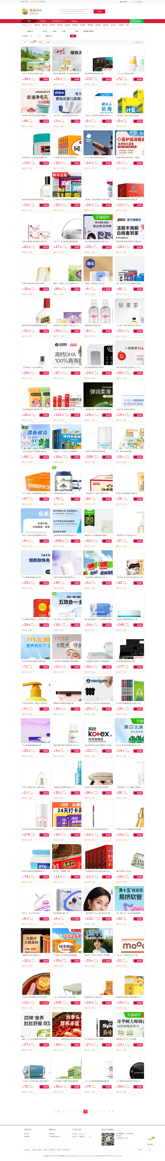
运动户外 (113, 25)
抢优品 (43, 21)
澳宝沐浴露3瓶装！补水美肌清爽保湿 (66, 73)
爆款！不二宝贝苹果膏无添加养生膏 (34, 1039)
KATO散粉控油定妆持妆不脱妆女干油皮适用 (131, 1081)
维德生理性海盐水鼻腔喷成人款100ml (66, 745)
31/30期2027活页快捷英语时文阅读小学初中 (68, 199)
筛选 (73, 36)
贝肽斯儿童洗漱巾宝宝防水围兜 (33, 283)
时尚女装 (52, 25)
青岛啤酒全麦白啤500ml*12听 (63, 493)
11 (104, 1111)
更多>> (141, 1150)
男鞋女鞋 (75, 25)
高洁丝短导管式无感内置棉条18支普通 (98, 745)
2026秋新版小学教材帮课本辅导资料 (65, 1081)
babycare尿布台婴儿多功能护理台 (64, 997)
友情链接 (27, 1136)
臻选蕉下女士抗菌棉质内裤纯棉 (96, 535)
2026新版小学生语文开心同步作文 (65, 157)
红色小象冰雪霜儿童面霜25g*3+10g (128, 367)
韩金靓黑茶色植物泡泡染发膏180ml (128, 997)
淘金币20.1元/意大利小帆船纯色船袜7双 (98, 703)
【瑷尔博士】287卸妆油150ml (126, 535)
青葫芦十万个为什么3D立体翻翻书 (65, 451)
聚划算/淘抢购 (88, 31)
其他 (127, 25)
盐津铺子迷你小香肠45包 (93, 997)
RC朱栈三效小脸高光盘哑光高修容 (97, 787)
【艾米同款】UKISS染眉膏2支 (32, 367)
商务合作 (27, 1134)
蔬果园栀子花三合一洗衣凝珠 (126, 1039)
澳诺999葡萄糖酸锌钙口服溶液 (64, 409)
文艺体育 (121, 25)
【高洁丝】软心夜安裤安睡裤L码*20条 (129, 577)
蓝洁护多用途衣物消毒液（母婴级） (128, 157)
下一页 (111, 1111)
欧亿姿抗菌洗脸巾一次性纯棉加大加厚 (98, 619)
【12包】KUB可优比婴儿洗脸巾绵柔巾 (35, 1081)
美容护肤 (105, 25)
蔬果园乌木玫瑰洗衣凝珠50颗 (63, 703)
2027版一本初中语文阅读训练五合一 (97, 829)
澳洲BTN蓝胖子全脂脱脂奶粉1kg (33, 871)
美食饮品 (98, 25)
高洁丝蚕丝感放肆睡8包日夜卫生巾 (97, 241)
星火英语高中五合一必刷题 (94, 1039)
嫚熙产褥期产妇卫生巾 (124, 871)
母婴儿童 (44, 25)
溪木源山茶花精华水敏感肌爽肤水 (34, 829)
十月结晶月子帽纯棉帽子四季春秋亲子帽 (67, 661)
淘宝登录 (123, 2)
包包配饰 (83, 25)
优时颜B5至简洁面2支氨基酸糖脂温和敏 (36, 115)
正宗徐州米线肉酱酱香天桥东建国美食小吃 (37, 997)
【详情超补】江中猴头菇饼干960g (96, 493)
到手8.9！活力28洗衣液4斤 (31, 913)
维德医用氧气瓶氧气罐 (92, 325)
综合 (24, 42)
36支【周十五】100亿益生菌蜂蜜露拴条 (129, 913)
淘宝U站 (59, 1150)
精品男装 (60, 25)
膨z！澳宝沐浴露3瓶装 (124, 451)
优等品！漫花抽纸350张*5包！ (95, 283)
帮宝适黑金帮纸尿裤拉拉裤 (94, 73)
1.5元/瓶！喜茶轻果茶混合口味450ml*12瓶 (130, 325)
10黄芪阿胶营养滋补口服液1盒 (126, 199)
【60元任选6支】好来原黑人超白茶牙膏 (36, 451)
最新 (32, 42)
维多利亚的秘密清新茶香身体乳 (33, 199)
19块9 (54, 31)
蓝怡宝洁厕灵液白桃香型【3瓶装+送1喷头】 (131, 241)
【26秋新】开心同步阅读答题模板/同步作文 (68, 955)
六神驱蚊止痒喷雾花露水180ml (64, 787)
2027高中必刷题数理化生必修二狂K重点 (130, 703)
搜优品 (99, 11)
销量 (40, 42)
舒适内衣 (67, 25)
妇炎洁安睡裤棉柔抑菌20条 (31, 745)
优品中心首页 (25, 1)
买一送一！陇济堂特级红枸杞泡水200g (66, 1039)
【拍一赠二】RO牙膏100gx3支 (63, 619)
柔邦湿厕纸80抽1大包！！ (62, 913)
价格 (48, 42)
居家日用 (37, 25)
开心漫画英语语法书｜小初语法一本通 (35, 619)
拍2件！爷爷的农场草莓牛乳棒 (32, 73)
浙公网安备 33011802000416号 (67, 1156)
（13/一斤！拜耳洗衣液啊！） (126, 73)
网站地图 (51, 1134)
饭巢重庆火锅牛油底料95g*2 (32, 955)
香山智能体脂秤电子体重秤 (94, 367)
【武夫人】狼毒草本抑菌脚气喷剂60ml (98, 115)
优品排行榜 (58, 21)
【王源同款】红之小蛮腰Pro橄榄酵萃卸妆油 (131, 787)
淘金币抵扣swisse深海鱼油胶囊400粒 (34, 157)
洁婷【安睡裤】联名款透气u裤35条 (34, 241)
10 (99, 1111)
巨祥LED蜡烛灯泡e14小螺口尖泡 (33, 787)
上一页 (57, 1111)
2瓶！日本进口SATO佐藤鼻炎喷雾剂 (128, 283)
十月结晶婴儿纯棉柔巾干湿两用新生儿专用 (99, 661)
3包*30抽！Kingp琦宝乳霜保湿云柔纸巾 (67, 115)
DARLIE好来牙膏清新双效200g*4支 (128, 745)
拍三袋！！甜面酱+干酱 (61, 871)
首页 (29, 21)
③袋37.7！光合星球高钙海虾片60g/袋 (66, 367)
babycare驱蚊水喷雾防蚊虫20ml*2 (96, 157)
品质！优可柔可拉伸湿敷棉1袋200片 (34, 535)
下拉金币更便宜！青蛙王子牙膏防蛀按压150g (37, 703)
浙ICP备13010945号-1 (50, 1156)
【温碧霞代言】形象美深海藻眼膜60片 (98, 409)
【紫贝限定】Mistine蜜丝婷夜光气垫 (97, 913)
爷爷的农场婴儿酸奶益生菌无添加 (34, 661)
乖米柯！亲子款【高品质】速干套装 (97, 955)
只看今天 (30, 31)
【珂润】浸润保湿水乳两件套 (95, 451)
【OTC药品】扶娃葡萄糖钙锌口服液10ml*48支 (38, 493)
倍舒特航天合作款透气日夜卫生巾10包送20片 (69, 325)
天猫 (76, 31)
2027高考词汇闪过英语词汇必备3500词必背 (68, 829)
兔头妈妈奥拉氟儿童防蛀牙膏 (32, 409)
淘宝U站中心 (67, 1150)
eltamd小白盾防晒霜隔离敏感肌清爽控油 (98, 1081)
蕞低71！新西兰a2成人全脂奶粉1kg (65, 283)
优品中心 (40, 1150)
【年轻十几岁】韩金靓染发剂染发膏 (128, 829)
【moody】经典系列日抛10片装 (127, 955)
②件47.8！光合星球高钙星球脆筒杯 (65, 241)
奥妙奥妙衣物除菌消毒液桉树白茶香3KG (36, 325)
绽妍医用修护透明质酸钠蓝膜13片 (65, 535)
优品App (74, 21)
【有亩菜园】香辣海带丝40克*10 (96, 577)
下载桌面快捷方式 (54, 1136)
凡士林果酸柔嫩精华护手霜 (31, 577)
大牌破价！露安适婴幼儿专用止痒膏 (97, 199)
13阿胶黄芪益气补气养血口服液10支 (97, 871)
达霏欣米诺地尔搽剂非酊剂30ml (64, 577)
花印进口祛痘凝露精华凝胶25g (126, 493)
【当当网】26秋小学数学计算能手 (128, 115)
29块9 (64, 31)
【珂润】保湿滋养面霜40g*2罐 (126, 619)
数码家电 (90, 25)
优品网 (34, 1150)
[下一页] (141, 42)
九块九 (45, 31)
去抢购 (47, 80)
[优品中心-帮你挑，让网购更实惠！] (43, 15)
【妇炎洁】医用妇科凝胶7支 (126, 409)
